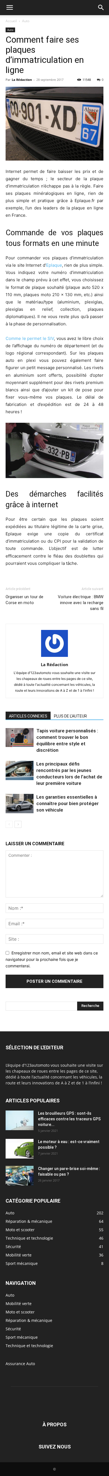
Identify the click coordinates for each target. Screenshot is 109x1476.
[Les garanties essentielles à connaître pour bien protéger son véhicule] (20, 803)
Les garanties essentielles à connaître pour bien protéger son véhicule (67, 803)
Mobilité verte (19, 1303)
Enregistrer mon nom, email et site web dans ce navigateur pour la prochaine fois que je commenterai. (52, 959)
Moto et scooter (20, 1312)
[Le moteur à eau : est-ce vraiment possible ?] (20, 1149)
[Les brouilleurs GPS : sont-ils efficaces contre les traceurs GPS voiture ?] (20, 1120)
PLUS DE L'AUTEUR (70, 716)
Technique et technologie (29, 1345)
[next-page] (18, 824)
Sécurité (13, 1328)
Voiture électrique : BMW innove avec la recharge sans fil (80, 602)
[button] (9, 7)
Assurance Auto (20, 1363)
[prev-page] (9, 824)
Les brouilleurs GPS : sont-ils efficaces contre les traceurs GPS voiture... (69, 1119)
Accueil (11, 21)
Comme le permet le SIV (30, 338)
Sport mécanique (22, 1337)
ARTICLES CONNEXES (28, 716)
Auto (25, 21)
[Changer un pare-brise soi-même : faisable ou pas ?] (20, 1175)
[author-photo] (54, 656)
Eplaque (54, 265)
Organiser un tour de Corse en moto (24, 599)
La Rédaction (22, 79)
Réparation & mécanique (29, 1320)
